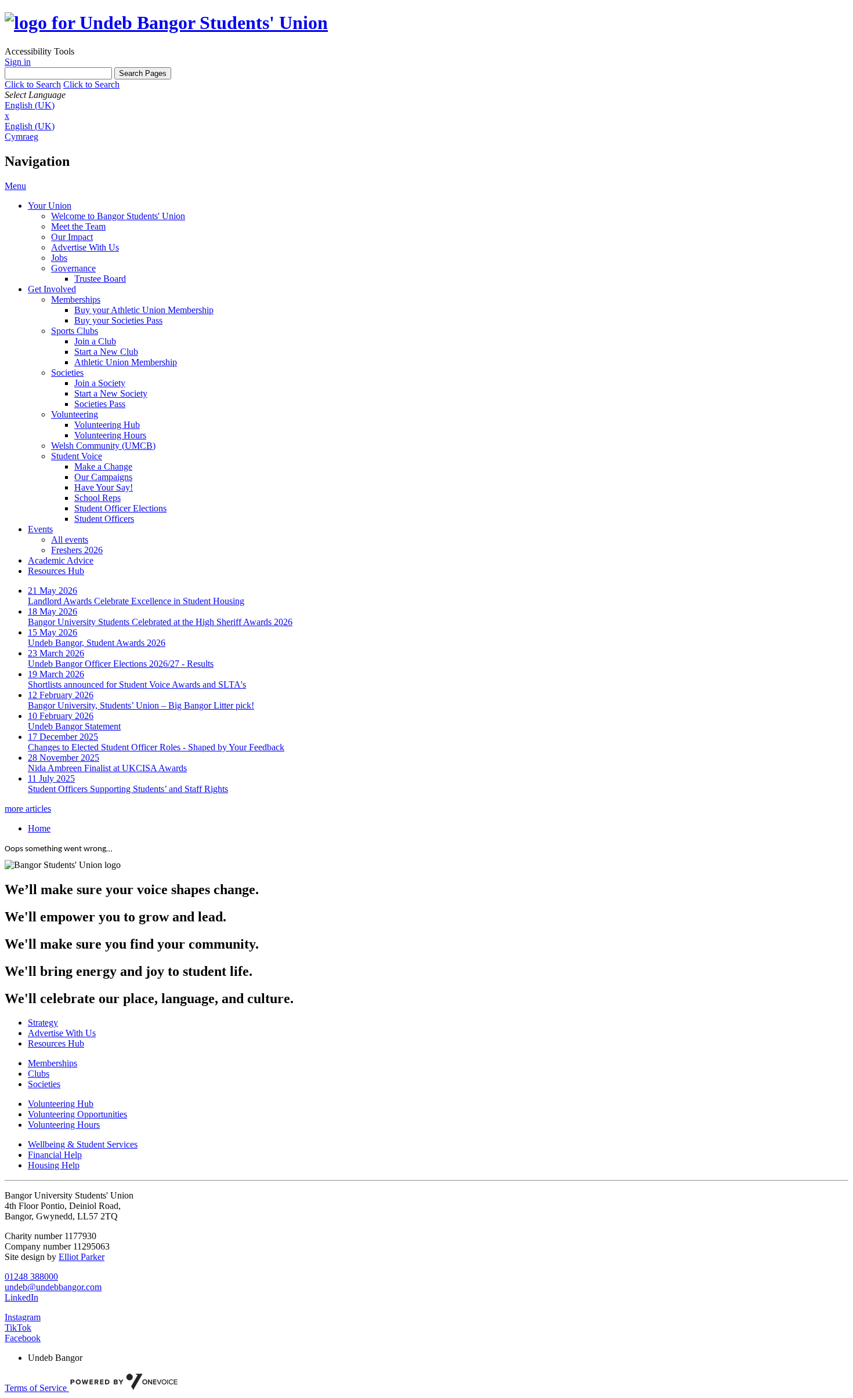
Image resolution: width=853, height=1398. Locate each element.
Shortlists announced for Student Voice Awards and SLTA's (137, 684)
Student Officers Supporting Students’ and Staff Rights (128, 789)
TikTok (18, 1327)
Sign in (18, 62)
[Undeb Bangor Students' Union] (166, 22)
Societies (67, 372)
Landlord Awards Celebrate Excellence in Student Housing (136, 601)
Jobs (59, 258)
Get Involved (52, 289)
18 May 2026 (52, 611)
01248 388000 (31, 1276)
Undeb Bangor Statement (74, 726)
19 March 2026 (56, 674)
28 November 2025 (63, 757)
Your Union (49, 205)
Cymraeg (21, 136)
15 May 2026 (52, 632)
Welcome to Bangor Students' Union (118, 216)
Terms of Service (37, 1388)
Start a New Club (106, 352)
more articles (28, 809)
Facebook (23, 1338)
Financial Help (55, 1155)
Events (40, 529)
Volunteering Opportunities (77, 1114)
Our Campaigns (103, 477)
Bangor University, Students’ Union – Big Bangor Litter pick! (141, 705)
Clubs (38, 1074)
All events (69, 539)
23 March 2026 (56, 653)
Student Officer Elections (120, 508)
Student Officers (104, 519)
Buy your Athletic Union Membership (144, 310)
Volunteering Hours (110, 435)
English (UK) (30, 105)
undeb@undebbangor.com (53, 1287)
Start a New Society (110, 393)
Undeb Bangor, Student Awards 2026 (96, 643)
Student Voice (76, 456)
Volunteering (74, 414)
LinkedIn (21, 1297)
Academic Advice (60, 560)
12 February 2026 (60, 695)
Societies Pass (99, 404)
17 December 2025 (63, 737)
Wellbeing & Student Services (83, 1144)
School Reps (97, 498)
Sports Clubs (74, 331)
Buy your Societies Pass (118, 320)
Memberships (75, 299)
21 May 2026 (52, 590)
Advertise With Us (85, 247)
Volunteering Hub (107, 425)
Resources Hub (56, 571)
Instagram (23, 1317)
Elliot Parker (81, 1257)
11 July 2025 (51, 778)
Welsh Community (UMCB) (103, 446)
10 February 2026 (60, 716)
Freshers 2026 (77, 550)
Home (39, 828)
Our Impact (72, 237)
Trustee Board (100, 279)
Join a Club (95, 341)
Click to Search (33, 84)
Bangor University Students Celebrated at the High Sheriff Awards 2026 (160, 622)
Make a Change (103, 466)
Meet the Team (78, 226)
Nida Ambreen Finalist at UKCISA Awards (107, 768)
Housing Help (53, 1165)
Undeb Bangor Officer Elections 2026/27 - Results (121, 664)
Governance (73, 268)
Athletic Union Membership (125, 362)
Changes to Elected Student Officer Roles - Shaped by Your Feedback (156, 747)
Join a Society (99, 383)
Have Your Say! (103, 487)
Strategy (43, 1022)
